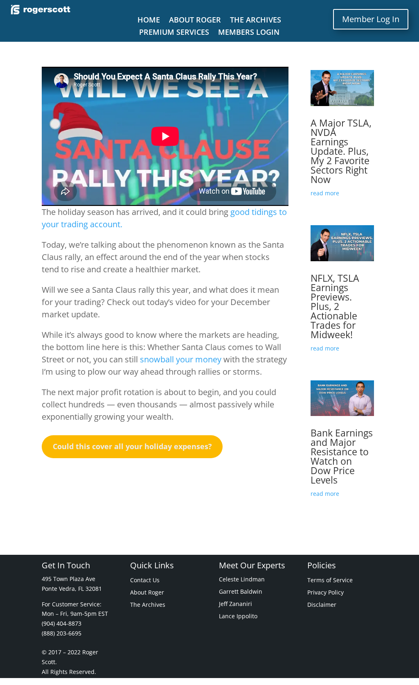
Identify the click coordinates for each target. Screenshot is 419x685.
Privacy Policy (325, 593)
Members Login (248, 33)
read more (325, 193)
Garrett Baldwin (240, 592)
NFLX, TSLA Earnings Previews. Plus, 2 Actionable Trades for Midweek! (335, 306)
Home (148, 21)
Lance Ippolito (238, 616)
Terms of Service (330, 580)
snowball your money (180, 359)
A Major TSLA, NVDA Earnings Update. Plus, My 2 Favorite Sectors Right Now (341, 151)
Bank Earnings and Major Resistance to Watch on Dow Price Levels (342, 456)
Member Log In (370, 19)
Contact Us (145, 580)
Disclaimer (321, 605)
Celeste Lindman (242, 579)
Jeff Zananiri (235, 604)
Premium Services (174, 33)
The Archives (255, 21)
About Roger (195, 21)
